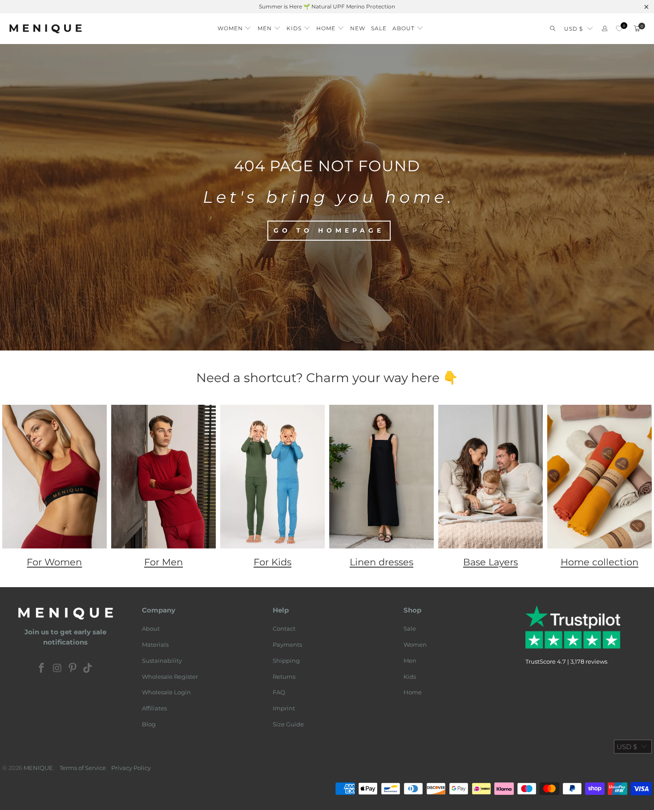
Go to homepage (329, 230)
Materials (155, 644)
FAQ (279, 692)
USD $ (573, 28)
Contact (284, 628)
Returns (284, 676)
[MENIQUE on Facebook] (41, 668)
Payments (287, 644)
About (151, 628)
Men (410, 660)
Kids (410, 676)
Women (415, 644)
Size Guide (288, 724)
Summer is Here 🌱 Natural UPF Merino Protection (327, 6)
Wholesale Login (166, 692)
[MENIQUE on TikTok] (88, 668)
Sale (410, 628)
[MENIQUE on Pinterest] (73, 668)
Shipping (286, 660)
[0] (619, 28)
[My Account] (604, 29)
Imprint (284, 708)
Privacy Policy (131, 767)
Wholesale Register (170, 676)
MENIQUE (38, 767)
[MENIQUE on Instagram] (57, 668)
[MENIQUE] (45, 28)
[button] (235, 26)
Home (413, 692)
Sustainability (162, 660)
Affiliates (154, 708)
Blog (149, 724)
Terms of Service (83, 767)
